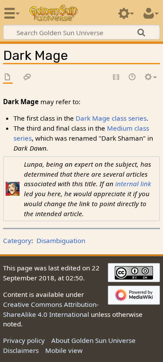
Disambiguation (61, 240)
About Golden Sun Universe (93, 340)
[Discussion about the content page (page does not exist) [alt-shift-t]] (27, 77)
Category (17, 240)
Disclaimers (21, 350)
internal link (133, 183)
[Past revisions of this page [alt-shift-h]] (132, 77)
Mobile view (64, 350)
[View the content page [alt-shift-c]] (8, 77)
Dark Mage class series (111, 118)
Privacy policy (24, 340)
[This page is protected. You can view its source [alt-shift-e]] (116, 77)
